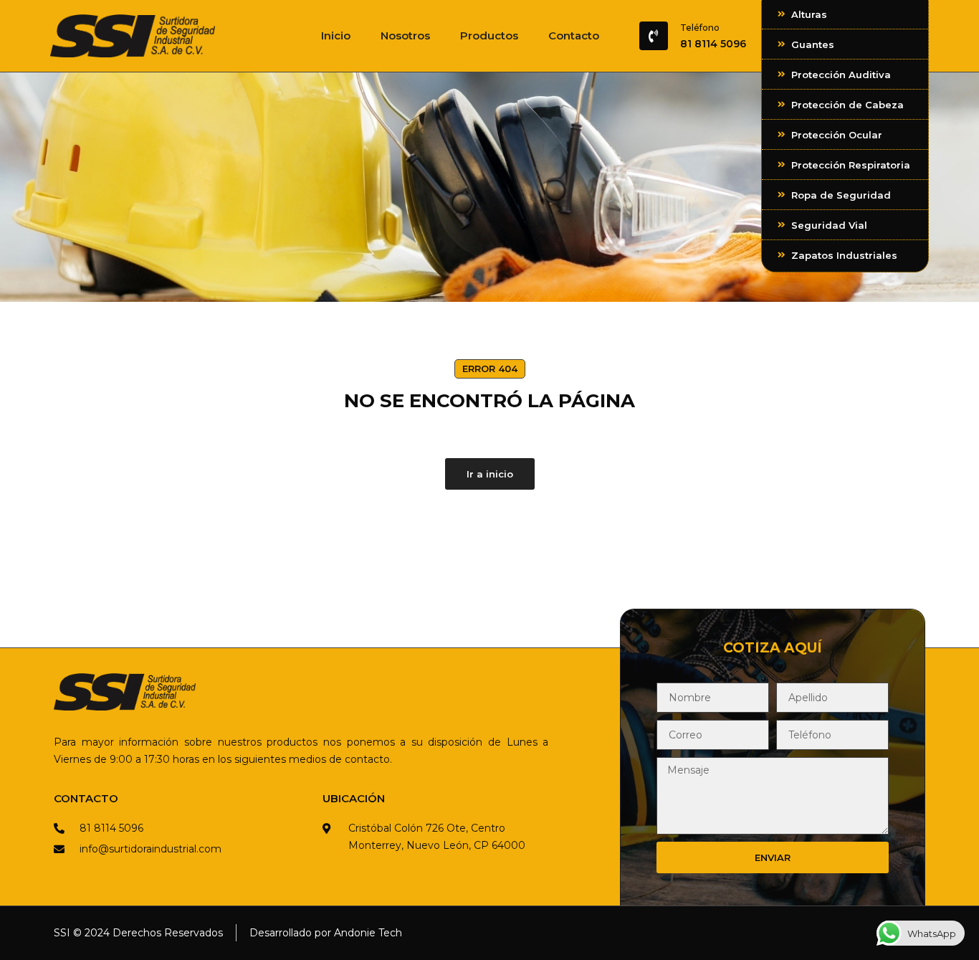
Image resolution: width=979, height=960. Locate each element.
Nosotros (405, 35)
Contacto (573, 35)
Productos (489, 35)
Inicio (335, 35)
